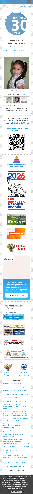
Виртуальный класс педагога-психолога (15, 401)
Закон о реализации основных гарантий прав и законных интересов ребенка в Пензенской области (15, 425)
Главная (5, 50)
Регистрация (24, 6)
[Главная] (16, 37)
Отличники (22, 50)
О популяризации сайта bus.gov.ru (13, 466)
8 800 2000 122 (21, 122)
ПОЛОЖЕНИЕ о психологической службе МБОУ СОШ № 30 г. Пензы (15, 419)
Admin (23, 94)
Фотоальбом (13, 50)
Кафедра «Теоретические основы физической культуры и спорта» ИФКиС (15, 456)
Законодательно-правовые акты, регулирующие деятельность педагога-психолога (15, 406)
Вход (30, 6)
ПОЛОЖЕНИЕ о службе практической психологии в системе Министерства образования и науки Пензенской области (16, 413)
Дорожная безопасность (10, 431)
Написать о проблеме (16, 295)
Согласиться (16, 492)
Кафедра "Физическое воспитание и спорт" (16, 462)
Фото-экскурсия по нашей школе (13, 383)
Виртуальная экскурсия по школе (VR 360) (15, 394)
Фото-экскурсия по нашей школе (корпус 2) (16, 387)
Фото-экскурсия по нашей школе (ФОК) (15, 390)
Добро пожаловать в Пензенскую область (16, 447)
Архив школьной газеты (10, 397)
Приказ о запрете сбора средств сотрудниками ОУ (13, 435)
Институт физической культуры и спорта (15, 459)
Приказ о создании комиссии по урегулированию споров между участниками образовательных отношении (16, 441)
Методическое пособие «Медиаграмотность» (10, 451)
